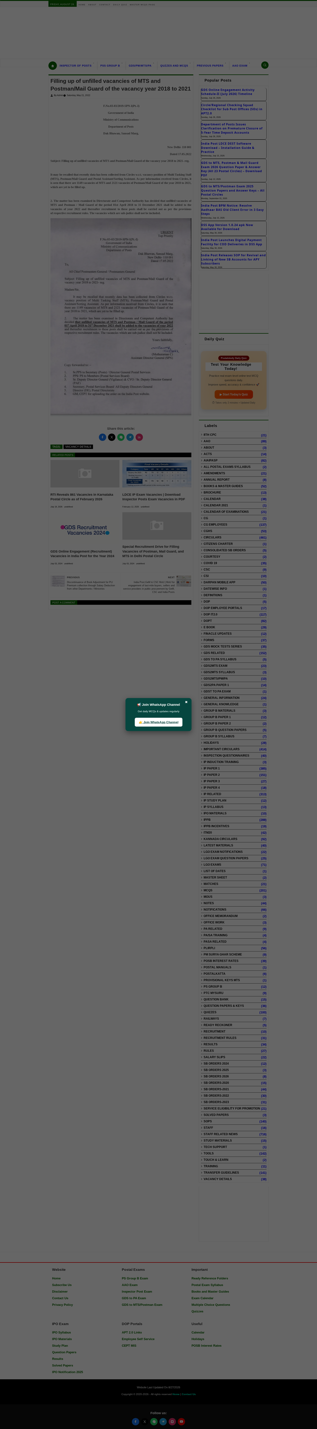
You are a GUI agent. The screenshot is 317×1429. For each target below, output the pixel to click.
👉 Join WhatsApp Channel (158, 722)
